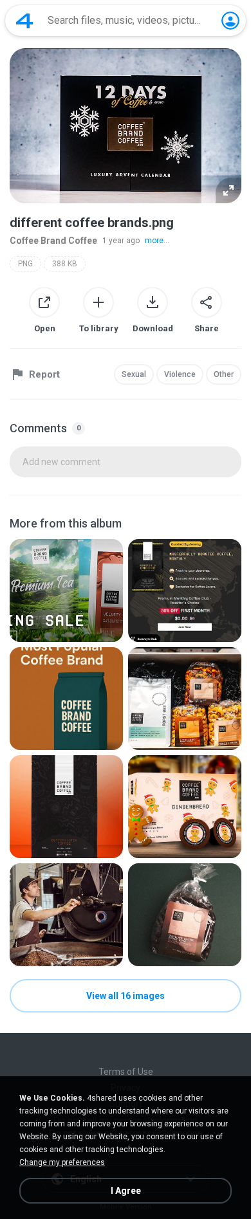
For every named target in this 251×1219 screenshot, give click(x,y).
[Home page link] (24, 20)
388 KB (64, 263)
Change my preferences (62, 1162)
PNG (25, 263)
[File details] (66, 590)
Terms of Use (125, 1072)
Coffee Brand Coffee (53, 240)
